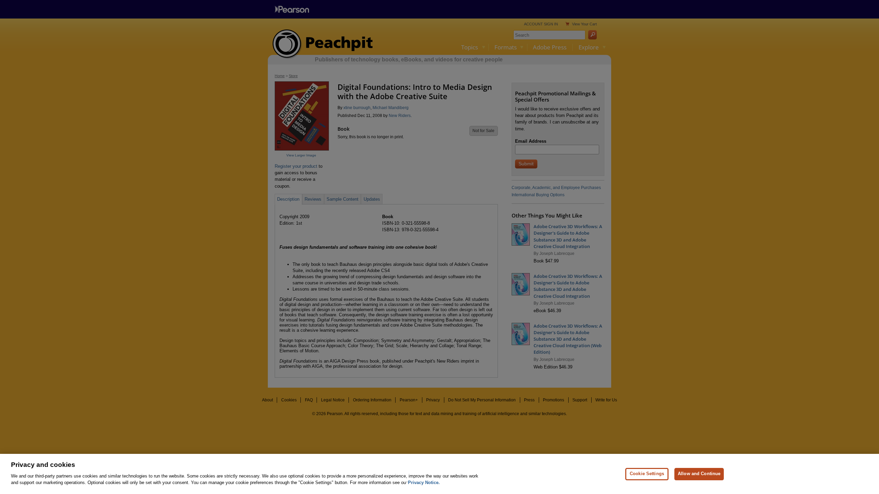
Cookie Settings (647, 473)
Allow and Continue (699, 473)
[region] (439, 474)
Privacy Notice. (424, 482)
